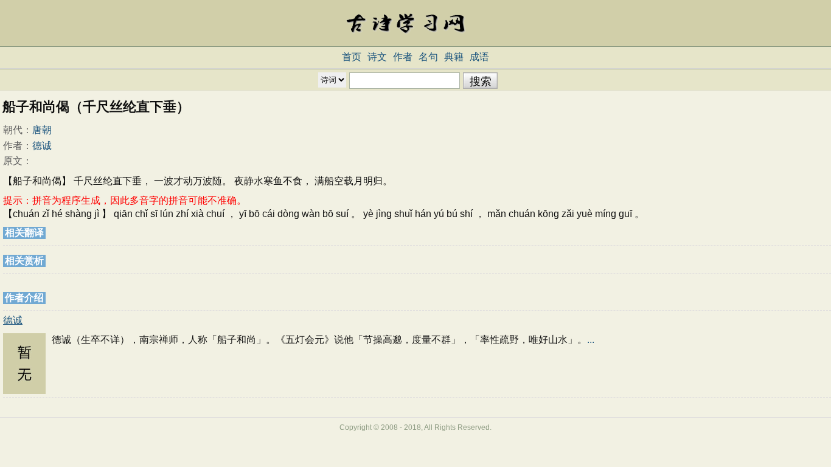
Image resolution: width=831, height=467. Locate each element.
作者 (402, 57)
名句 (428, 57)
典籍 (454, 57)
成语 (479, 57)
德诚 (42, 145)
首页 (351, 57)
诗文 (377, 57)
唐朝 (42, 130)
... (590, 339)
